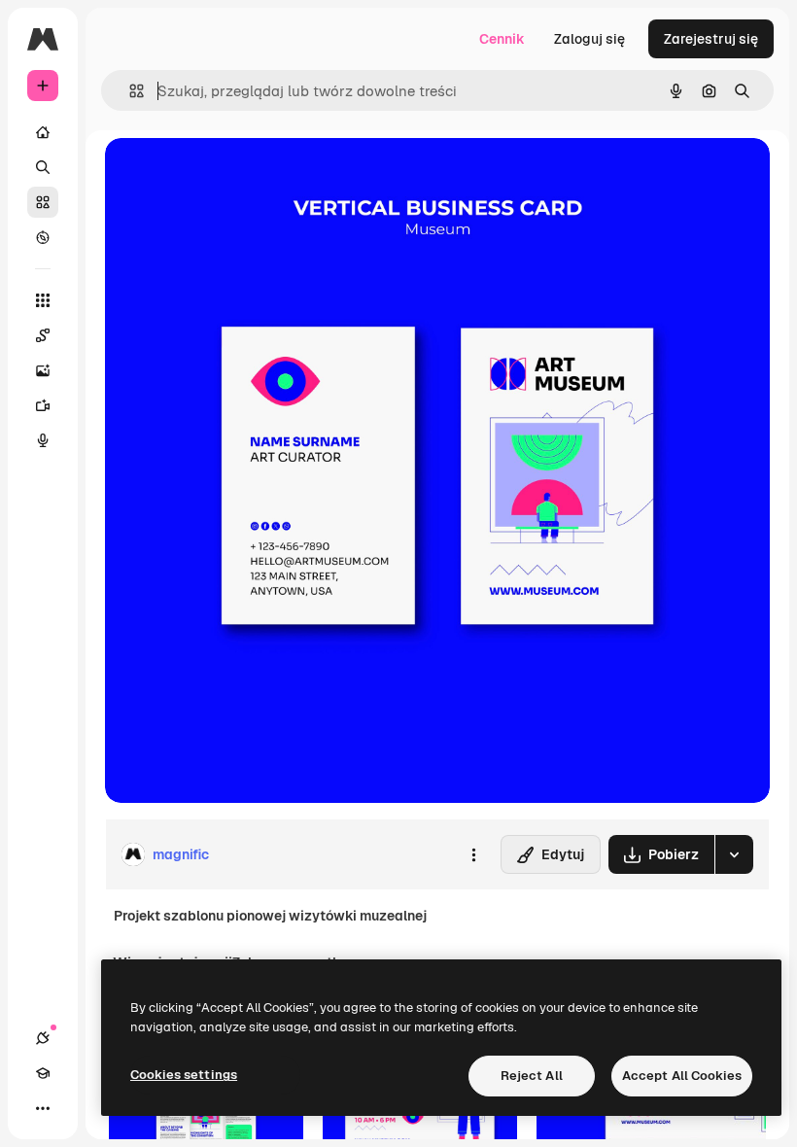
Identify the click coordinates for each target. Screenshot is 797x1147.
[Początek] (42, 132)
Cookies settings (183, 1074)
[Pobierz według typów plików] (733, 854)
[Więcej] (42, 1108)
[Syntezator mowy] (42, 440)
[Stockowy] (42, 202)
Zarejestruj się (711, 39)
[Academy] (42, 1073)
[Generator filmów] (42, 405)
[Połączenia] (42, 1038)
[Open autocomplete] (129, 91)
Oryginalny (239, 174)
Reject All (532, 1075)
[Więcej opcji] (473, 854)
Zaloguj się (589, 39)
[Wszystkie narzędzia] (42, 300)
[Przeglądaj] (42, 237)
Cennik (502, 39)
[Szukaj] (42, 167)
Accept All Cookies (682, 1075)
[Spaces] (42, 335)
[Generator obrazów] (42, 370)
